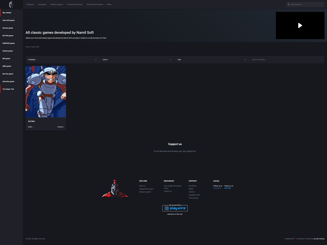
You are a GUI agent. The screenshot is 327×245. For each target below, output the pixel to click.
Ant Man (31, 121)
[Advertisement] (263, 4)
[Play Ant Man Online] (46, 91)
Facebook (217, 188)
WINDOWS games (9, 43)
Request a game (145, 192)
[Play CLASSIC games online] (11, 4)
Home (28, 47)
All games (30, 4)
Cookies (192, 192)
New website (7, 13)
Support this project (146, 189)
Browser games (8, 28)
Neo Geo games (8, 74)
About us (142, 186)
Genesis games (8, 51)
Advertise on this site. (175, 214)
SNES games (7, 66)
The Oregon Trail (8, 89)
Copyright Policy (194, 195)
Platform (60, 127)
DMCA (191, 189)
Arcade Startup (319, 239)
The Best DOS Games (75, 4)
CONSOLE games (56, 4)
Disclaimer (192, 186)
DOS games (42, 4)
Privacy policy (193, 198)
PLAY (30, 127)
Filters (109, 4)
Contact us (168, 191)
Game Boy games (8, 81)
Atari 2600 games (9, 20)
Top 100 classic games (94, 4)
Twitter (227, 188)
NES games (6, 58)
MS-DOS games (8, 36)
